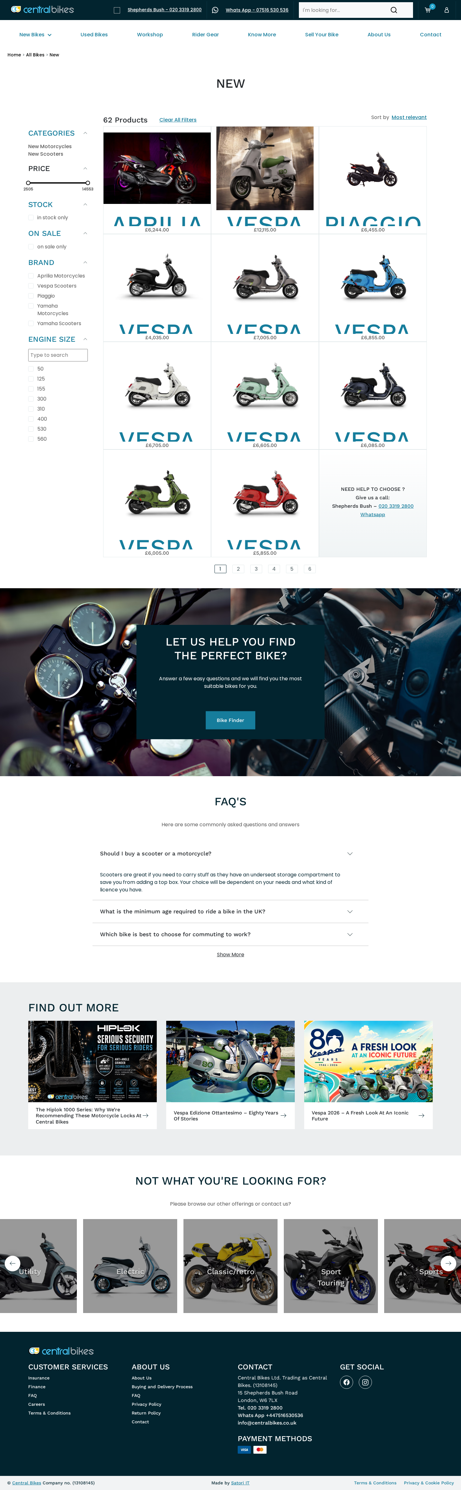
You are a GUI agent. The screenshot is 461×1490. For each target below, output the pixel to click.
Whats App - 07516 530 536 (257, 10)
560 (42, 439)
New (54, 55)
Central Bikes (26, 1482)
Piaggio (46, 295)
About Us (141, 1377)
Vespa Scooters (57, 285)
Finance (36, 1386)
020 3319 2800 (396, 506)
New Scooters (45, 154)
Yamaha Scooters (59, 323)
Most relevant (409, 117)
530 (41, 429)
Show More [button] (230, 954)
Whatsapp (372, 514)
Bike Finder (230, 720)
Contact (140, 1421)
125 (41, 378)
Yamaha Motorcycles (52, 309)
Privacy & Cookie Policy (429, 1482)
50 (40, 368)
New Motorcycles (50, 146)
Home (14, 55)
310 (41, 409)
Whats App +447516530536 (270, 1415)
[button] (394, 10)
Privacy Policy (146, 1404)
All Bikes (35, 55)
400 (42, 419)
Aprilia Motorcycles (61, 275)
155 (41, 388)
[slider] (28, 183)
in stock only (52, 217)
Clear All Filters (178, 119)
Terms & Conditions (49, 1412)
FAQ (32, 1395)
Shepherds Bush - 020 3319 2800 (165, 10)
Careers (36, 1404)
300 (41, 398)
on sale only (51, 246)
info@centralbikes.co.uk (267, 1423)
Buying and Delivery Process (162, 1386)
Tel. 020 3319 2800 (260, 1408)
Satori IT (240, 1482)
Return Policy (146, 1412)
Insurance (39, 1377)
